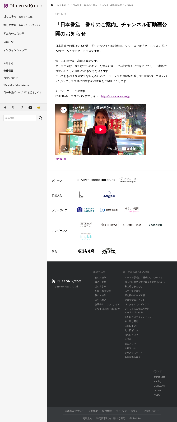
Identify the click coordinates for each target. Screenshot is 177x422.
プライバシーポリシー (128, 411)
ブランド (157, 371)
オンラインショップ (15, 50)
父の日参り (100, 286)
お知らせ (8, 63)
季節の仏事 (99, 272)
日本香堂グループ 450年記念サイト (22, 92)
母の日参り (100, 282)
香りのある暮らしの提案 (136, 272)
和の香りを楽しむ (134, 286)
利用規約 (87, 418)
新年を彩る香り (132, 357)
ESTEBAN (159, 386)
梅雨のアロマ (131, 334)
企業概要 (93, 411)
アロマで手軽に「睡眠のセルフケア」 (144, 277)
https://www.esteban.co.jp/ (115, 96)
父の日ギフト (131, 330)
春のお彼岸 (100, 277)
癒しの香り (22, 25)
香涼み (128, 339)
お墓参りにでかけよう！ (107, 304)
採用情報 (107, 411)
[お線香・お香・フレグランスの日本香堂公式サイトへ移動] (52, 5)
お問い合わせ (10, 78)
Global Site (135, 418)
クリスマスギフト (134, 352)
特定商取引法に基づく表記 (110, 418)
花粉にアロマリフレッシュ (138, 317)
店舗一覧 (8, 41)
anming (157, 381)
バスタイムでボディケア (137, 304)
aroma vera (159, 377)
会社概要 (8, 70)
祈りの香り (18, 16)
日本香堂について (74, 411)
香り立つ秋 (130, 348)
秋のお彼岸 (100, 295)
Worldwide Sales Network (16, 85)
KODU (157, 395)
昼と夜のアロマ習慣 (135, 295)
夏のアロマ (130, 343)
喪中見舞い (100, 300)
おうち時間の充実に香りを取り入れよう (145, 282)
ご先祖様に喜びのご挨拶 (107, 309)
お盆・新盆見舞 (103, 291)
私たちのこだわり (13, 33)
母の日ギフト (131, 326)
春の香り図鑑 (131, 321)
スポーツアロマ (132, 291)
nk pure (157, 390)
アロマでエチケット (135, 300)
